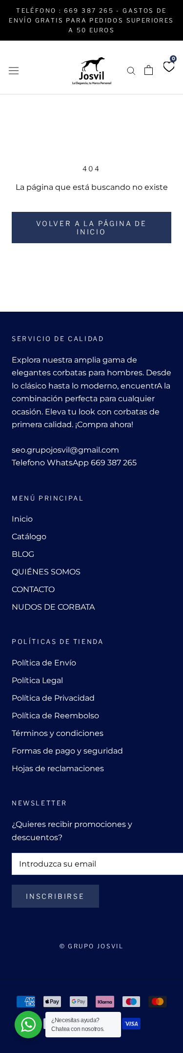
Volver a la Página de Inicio (91, 227)
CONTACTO (33, 589)
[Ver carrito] (148, 70)
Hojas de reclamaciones (58, 768)
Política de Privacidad (53, 698)
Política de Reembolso (55, 715)
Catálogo (29, 536)
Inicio (22, 519)
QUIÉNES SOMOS (46, 571)
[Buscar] (131, 70)
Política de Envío (44, 662)
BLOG (23, 554)
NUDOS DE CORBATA (53, 607)
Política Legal (37, 680)
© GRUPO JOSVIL (92, 946)
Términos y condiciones (57, 733)
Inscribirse (55, 896)
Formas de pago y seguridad (67, 750)
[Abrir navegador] (14, 70)
